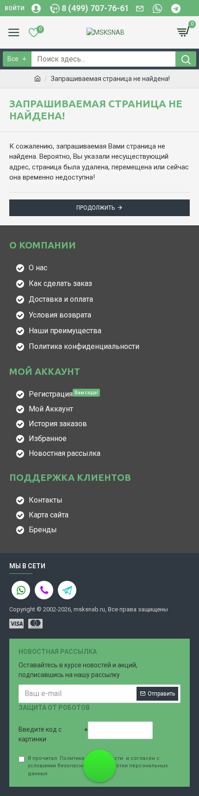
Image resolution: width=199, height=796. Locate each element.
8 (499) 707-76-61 (99, 771)
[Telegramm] (67, 590)
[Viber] (44, 590)
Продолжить (95, 208)
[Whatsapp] (21, 590)
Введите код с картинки (40, 734)
